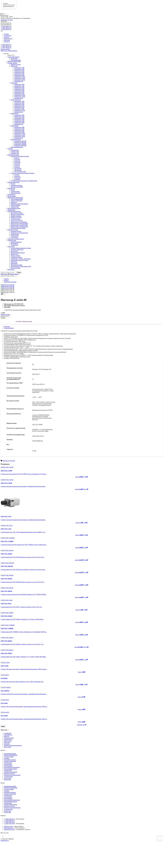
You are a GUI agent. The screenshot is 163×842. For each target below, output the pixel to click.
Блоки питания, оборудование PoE (21, 266)
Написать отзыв (27, 321)
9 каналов (17, 161)
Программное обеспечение (15, 197)
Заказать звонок (5, 49)
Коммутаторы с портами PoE (19, 225)
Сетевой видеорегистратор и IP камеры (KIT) (24, 180)
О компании (7, 35)
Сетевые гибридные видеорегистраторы (22, 173)
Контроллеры (15, 234)
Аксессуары (14, 237)
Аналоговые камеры (13, 57)
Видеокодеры (11, 188)
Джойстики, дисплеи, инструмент (21, 258)
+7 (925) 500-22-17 (6, 26)
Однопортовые (15, 191)
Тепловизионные (16, 139)
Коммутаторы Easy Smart (18, 228)
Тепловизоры (11, 194)
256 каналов (17, 170)
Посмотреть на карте (7, 20)
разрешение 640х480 (20, 145)
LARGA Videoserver (16, 200)
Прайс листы (8, 741)
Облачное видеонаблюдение (15, 239)
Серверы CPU (15, 151)
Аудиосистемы (11, 240)
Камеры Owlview (16, 64)
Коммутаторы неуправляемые (19, 223)
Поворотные (14, 113)
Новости (6, 37)
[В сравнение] (4, 294)
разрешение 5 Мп (19, 73)
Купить (3, 318)
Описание (7, 326)
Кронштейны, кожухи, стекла (19, 260)
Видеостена (14, 251)
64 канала (17, 167)
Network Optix (15, 206)
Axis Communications (17, 199)
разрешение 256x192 (20, 141)
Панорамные (14, 125)
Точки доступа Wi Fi (17, 220)
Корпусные (14, 66)
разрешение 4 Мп (19, 72)
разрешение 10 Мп (19, 76)
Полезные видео (9, 738)
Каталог (6, 280)
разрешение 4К (18, 81)
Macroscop (14, 202)
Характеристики (9, 328)
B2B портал (4, 50)
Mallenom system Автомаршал (19, 203)
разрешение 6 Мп (19, 92)
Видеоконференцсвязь (13, 208)
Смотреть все (81, 724)
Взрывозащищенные (17, 147)
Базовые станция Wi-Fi (17, 214)
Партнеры (7, 40)
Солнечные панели (16, 257)
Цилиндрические (16, 60)
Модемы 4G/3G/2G (16, 217)
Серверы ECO (15, 150)
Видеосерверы (11, 196)
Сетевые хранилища (13, 182)
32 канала (17, 164)
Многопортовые (15, 193)
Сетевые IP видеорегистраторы (20, 156)
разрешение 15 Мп (19, 136)
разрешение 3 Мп (19, 70)
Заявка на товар (5, 314)
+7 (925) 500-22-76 (6, 29)
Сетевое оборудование (14, 211)
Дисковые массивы (16, 185)
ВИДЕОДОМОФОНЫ (14, 61)
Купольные (14, 58)
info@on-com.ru (8, 826)
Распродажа (10, 269)
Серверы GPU (15, 153)
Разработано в (5, 840)
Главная (6, 34)
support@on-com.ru (9, 829)
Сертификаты (8, 734)
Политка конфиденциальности (13, 745)
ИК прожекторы (15, 268)
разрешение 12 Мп (19, 78)
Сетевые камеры (12, 63)
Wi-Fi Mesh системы (16, 213)
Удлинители (14, 245)
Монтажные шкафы (16, 265)
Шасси (13, 190)
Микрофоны (14, 243)
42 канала (17, 165)
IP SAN (13, 184)
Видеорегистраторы (13, 154)
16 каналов (17, 162)
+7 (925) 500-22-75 (6, 28)
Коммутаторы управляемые (19, 222)
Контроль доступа (12, 229)
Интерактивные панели (18, 252)
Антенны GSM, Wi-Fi (17, 249)
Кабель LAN (14, 254)
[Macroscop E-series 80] (7, 284)
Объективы (14, 263)
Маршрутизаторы (16, 216)
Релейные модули (16, 231)
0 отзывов (19, 321)
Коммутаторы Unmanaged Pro (19, 226)
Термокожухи (11, 210)
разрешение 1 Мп (19, 67)
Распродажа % (8, 38)
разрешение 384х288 (20, 142)
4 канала (16, 158)
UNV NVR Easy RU (20, 171)
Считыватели (15, 236)
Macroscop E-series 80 (10, 282)
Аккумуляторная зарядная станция (21, 248)
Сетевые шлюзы (15, 219)
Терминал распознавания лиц (19, 232)
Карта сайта (7, 747)
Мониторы (14, 262)
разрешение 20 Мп (19, 80)
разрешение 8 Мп (19, 75)
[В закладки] (2, 294)
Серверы (10, 148)
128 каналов (17, 168)
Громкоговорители (16, 242)
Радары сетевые (15, 255)
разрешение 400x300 (20, 144)
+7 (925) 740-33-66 (9, 823)
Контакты (7, 41)
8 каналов (17, 159)
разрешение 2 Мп (19, 69)
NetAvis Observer (16, 205)
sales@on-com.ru (8, 828)
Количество (4, 316)
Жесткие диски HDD (17, 187)
